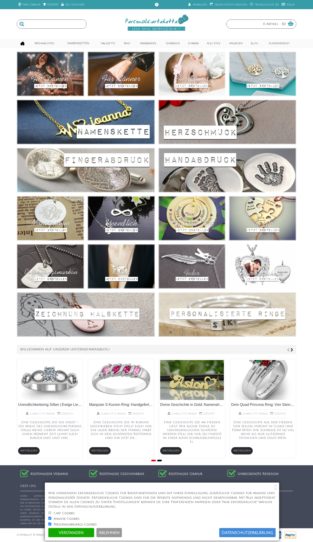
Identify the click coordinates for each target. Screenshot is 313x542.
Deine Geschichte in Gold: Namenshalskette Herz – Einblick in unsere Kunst (192, 405)
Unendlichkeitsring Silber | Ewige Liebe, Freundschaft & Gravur (50, 405)
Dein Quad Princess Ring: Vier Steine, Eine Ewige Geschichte (263, 405)
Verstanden (71, 532)
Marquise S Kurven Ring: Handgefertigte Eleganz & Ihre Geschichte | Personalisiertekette (121, 405)
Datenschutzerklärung (247, 532)
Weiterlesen (28, 450)
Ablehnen (109, 532)
